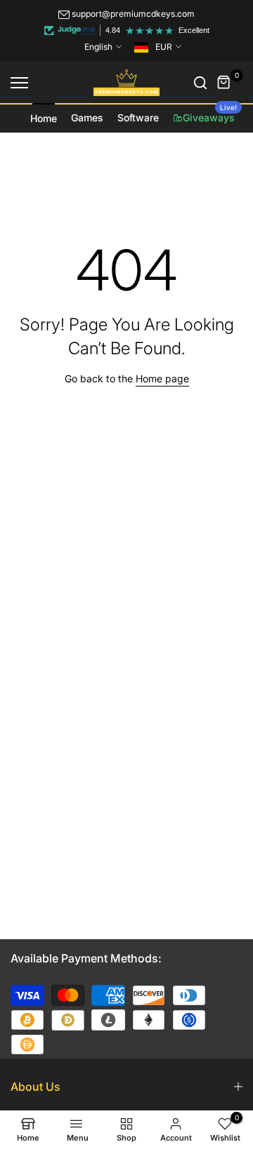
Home (43, 118)
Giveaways (210, 113)
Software (138, 117)
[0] (224, 82)
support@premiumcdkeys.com (133, 13)
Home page (162, 378)
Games (87, 117)
